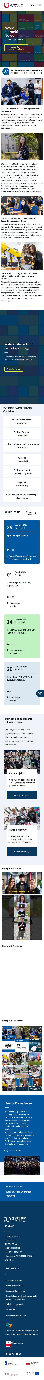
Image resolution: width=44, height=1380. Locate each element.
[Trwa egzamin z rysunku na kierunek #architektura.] (35, 1071)
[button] (34, 5)
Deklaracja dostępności (15, 1291)
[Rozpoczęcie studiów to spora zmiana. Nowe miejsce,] (8, 1032)
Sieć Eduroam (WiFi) (14, 1280)
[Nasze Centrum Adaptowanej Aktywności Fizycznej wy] (35, 1045)
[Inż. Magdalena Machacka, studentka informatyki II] (22, 1032)
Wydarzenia (12, 512)
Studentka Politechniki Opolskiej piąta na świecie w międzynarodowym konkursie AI (19, 165)
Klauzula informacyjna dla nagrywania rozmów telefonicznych (21, 1297)
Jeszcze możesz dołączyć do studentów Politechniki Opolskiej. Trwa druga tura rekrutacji (19, 276)
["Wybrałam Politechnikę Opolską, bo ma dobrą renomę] (8, 1071)
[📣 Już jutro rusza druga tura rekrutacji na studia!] (22, 1045)
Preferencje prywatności (16, 1316)
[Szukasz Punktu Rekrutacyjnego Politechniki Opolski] (35, 1058)
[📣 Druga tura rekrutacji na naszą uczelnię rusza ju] (8, 1058)
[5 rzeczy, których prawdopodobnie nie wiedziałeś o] (8, 1045)
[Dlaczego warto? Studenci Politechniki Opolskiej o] (35, 1084)
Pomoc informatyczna (14, 1285)
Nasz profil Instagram (12, 1020)
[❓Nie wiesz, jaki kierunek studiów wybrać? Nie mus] (35, 1032)
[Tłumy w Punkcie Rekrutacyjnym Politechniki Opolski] (22, 1058)
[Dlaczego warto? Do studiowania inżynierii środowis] (22, 1084)
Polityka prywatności (14, 1304)
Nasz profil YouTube (11, 868)
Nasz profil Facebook (12, 946)
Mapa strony (11, 1309)
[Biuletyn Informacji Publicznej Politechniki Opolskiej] (14, 1344)
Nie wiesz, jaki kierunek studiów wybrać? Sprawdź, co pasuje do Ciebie (18, 219)
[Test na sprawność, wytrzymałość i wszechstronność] (22, 1071)
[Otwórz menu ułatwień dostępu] (40, 693)
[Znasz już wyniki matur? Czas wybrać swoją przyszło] (8, 1084)
